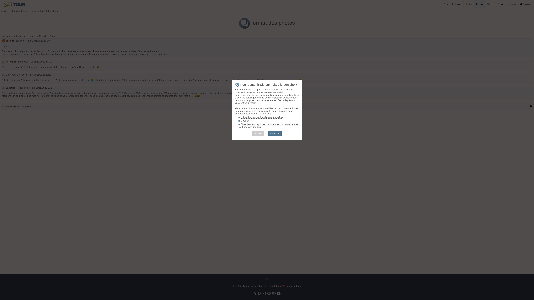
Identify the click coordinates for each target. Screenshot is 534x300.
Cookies (245, 121)
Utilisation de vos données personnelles (262, 117)
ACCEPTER (275, 134)
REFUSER (258, 134)
